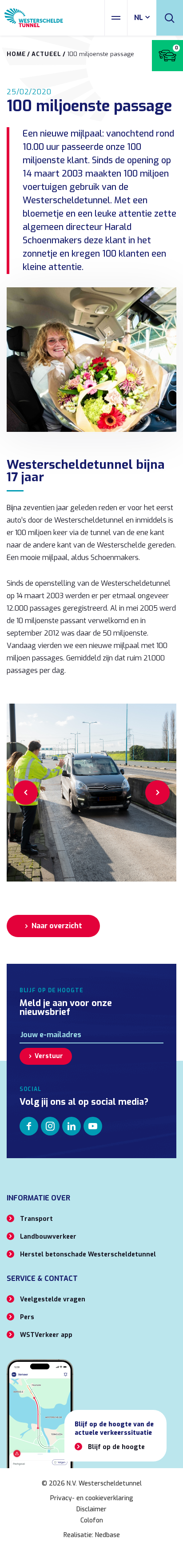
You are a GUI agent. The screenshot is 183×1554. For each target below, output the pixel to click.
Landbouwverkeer (48, 1236)
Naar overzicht (57, 925)
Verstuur (49, 1056)
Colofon (91, 1520)
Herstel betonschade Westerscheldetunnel (88, 1254)
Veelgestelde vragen (52, 1299)
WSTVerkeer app (46, 1335)
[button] (25, 792)
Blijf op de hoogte (116, 1447)
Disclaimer (91, 1509)
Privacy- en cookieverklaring (91, 1498)
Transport (36, 1219)
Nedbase (107, 1535)
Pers (27, 1317)
